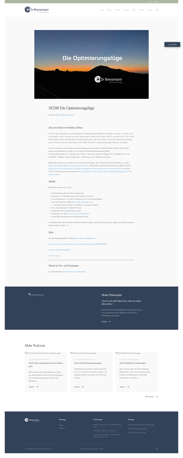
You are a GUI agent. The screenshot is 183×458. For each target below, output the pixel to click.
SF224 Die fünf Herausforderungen (137, 428)
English (156, 1)
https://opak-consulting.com (81, 202)
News (134, 10)
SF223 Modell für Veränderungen (137, 432)
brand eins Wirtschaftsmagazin (59, 250)
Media (141, 10)
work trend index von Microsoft (78, 214)
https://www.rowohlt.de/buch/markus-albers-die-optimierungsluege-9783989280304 (78, 244)
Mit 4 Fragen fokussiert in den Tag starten (104, 430)
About (109, 10)
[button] (157, 10)
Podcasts (126, 10)
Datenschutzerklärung (86, 449)
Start (102, 10)
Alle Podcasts (149, 397)
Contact (149, 10)
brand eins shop (54, 256)
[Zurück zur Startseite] (37, 10)
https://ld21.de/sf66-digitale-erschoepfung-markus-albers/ (69, 166)
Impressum (96, 449)
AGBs (101, 449)
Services (117, 10)
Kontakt (104, 321)
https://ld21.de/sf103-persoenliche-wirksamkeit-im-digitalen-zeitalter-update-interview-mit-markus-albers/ (86, 169)
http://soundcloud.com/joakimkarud (73, 272)
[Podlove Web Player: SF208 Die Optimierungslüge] (91, 121)
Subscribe (173, 44)
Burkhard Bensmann (67, 115)
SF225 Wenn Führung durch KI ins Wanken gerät (141, 424)
